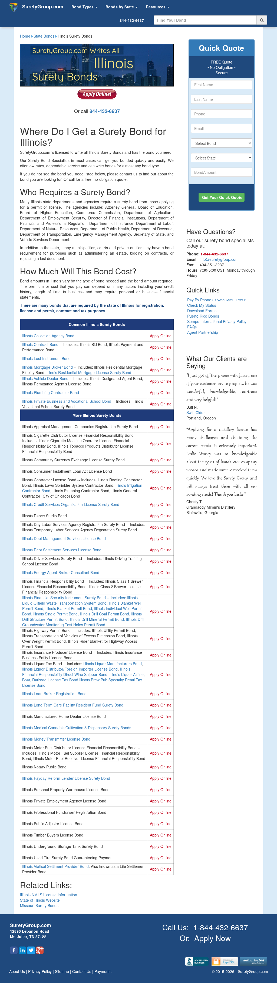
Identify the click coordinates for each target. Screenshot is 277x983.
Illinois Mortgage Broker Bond (47, 367)
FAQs (192, 326)
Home (25, 36)
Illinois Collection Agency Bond (48, 335)
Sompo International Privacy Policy (216, 321)
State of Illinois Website (40, 900)
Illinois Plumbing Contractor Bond (50, 392)
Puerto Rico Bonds (203, 316)
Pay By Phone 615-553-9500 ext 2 (216, 299)
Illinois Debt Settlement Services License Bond (61, 549)
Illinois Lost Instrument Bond (46, 358)
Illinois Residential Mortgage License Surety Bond (89, 372)
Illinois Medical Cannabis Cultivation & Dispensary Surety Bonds (76, 727)
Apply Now (212, 937)
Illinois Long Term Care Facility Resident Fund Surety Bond (72, 705)
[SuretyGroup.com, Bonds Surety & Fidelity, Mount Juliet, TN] (197, 961)
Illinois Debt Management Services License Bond (64, 538)
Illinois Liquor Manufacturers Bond (112, 663)
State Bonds (44, 36)
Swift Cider (195, 412)
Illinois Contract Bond (40, 344)
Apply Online (161, 335)
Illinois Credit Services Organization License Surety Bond (70, 504)
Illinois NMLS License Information (48, 894)
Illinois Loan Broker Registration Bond (54, 693)
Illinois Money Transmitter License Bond (56, 739)
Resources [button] (156, 6)
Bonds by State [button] (120, 6)
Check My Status (201, 305)
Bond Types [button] (83, 6)
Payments (102, 971)
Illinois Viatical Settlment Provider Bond (55, 866)
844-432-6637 (132, 20)
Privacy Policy (40, 971)
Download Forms (201, 310)
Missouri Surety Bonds (39, 905)
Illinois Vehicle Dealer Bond (45, 378)
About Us (17, 971)
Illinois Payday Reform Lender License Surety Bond (66, 778)
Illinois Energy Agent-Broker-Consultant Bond (60, 572)
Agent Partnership (202, 332)
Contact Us (82, 971)
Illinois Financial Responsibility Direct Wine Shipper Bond (76, 671)
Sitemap (62, 971)
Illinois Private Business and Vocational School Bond (66, 401)
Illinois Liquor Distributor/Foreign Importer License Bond (70, 669)
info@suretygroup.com (219, 259)
